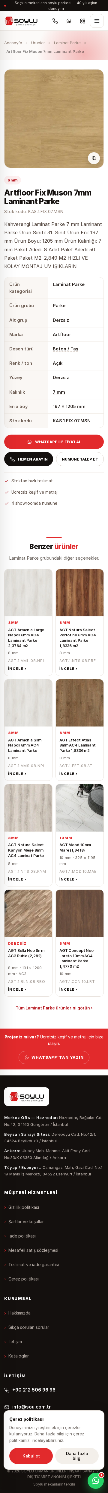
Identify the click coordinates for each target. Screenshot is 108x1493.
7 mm (59, 392)
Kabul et (31, 1456)
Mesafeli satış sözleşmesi (33, 1250)
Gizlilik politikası (23, 1207)
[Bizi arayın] (55, 20)
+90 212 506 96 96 (34, 1390)
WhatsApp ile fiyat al (58, 442)
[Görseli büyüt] (94, 158)
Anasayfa (13, 42)
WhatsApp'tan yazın (58, 1057)
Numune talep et (80, 459)
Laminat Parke (67, 42)
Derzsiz (61, 320)
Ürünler (38, 42)
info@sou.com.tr (31, 1407)
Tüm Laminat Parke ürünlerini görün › (54, 1008)
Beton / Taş (65, 348)
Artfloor (62, 334)
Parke (59, 305)
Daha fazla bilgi (77, 1456)
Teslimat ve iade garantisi (33, 1264)
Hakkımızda (19, 1312)
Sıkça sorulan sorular (28, 1327)
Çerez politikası (23, 1278)
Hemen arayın (33, 459)
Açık (57, 363)
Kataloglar (18, 1355)
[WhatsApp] (69, 20)
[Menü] (97, 21)
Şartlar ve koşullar (26, 1221)
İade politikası (22, 1235)
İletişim (15, 1341)
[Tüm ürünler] (82, 20)
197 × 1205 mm (69, 406)
